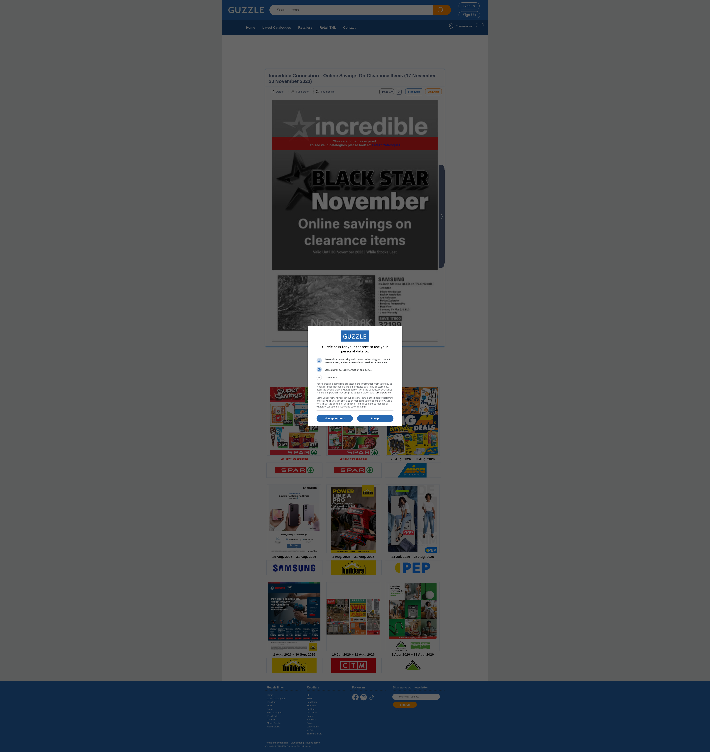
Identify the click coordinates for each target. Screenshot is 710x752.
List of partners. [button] (384, 392)
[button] (355, 377)
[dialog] (355, 376)
